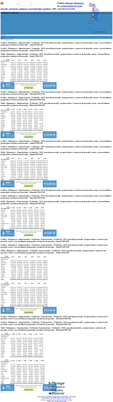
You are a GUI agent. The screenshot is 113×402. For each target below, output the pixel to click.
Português (96, 10)
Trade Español (40, 396)
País (2, 16)
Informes (69, 3)
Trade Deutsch (64, 396)
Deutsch (96, 13)
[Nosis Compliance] (56, 388)
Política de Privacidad (62, 399)
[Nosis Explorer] (56, 394)
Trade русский (60, 397)
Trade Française (56, 396)
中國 (95, 18)
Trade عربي (68, 397)
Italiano (96, 15)
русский (96, 19)
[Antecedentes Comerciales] (56, 384)
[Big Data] (56, 391)
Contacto (70, 399)
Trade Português (46, 397)
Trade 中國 (53, 397)
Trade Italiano (72, 396)
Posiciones (3, 38)
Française (96, 12)
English (96, 8)
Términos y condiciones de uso (48, 399)
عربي (95, 16)
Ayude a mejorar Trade (60, 401)
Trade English (48, 396)
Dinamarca (79, 3)
